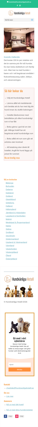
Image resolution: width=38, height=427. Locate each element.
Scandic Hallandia (12, 57)
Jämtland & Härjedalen (16, 213)
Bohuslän (10, 186)
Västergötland (12, 252)
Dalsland (10, 193)
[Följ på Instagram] (16, 416)
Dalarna (9, 189)
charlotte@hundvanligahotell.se (20, 388)
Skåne (8, 229)
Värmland (10, 245)
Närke (8, 226)
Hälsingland (11, 209)
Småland (10, 232)
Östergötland (11, 259)
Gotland (9, 196)
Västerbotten (11, 249)
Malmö (9, 219)
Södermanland (12, 239)
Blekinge (9, 183)
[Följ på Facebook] (5, 416)
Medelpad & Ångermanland (18, 222)
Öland (8, 255)
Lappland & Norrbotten (16, 216)
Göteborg (10, 203)
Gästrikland (11, 199)
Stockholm (10, 236)
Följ (10, 416)
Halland (9, 206)
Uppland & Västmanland (16, 242)
